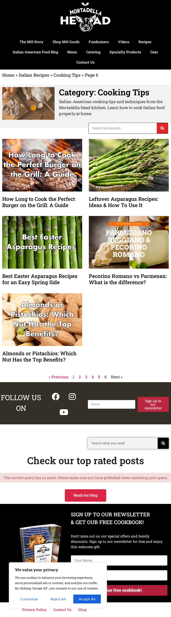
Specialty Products (125, 52)
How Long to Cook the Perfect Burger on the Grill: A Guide (38, 202)
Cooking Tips (67, 75)
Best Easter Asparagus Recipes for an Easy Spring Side (39, 279)
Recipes (144, 41)
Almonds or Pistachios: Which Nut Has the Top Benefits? (39, 356)
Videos (123, 41)
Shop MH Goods (66, 41)
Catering (93, 52)
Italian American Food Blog (35, 52)
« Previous (58, 376)
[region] (58, 585)
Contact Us (85, 62)
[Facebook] (55, 396)
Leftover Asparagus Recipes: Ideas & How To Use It (123, 202)
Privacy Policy (34, 609)
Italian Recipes (34, 75)
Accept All (87, 599)
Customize (29, 599)
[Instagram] (72, 396)
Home (8, 75)
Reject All (58, 599)
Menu (72, 52)
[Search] (162, 128)
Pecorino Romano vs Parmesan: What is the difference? (128, 279)
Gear (154, 52)
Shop (82, 609)
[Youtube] (64, 412)
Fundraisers (99, 41)
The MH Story (31, 41)
